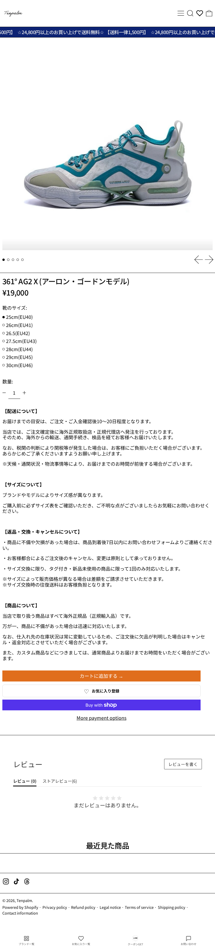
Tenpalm (24, 900)
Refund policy (83, 907)
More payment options (101, 718)
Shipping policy (171, 907)
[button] (190, 13)
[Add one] (24, 393)
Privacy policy (54, 907)
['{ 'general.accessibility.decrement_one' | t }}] (4, 393)
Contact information (20, 913)
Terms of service (139, 907)
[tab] (3, 260)
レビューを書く (183, 764)
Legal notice (110, 907)
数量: (7, 381)
